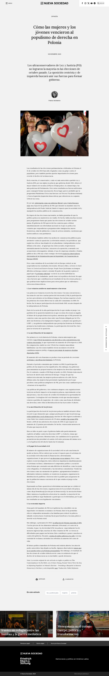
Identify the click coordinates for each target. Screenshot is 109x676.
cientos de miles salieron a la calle (62, 536)
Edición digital (40, 643)
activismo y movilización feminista (39, 360)
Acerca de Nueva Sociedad (58, 643)
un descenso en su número (60, 458)
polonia (73, 593)
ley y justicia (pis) (52, 593)
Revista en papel (25, 643)
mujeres (65, 593)
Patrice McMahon (54, 100)
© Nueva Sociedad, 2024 (28, 674)
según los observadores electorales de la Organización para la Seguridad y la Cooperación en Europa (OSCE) (53, 256)
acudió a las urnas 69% (69, 419)
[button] (8, 3)
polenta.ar (86, 674)
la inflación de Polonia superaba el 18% (67, 523)
